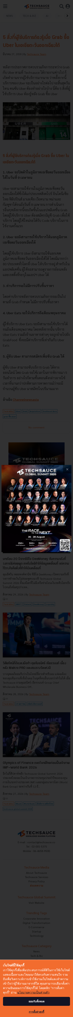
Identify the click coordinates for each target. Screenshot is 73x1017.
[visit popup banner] (36, 508)
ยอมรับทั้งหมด (37, 1001)
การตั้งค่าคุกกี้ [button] (36, 1011)
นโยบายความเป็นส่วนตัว (33, 992)
